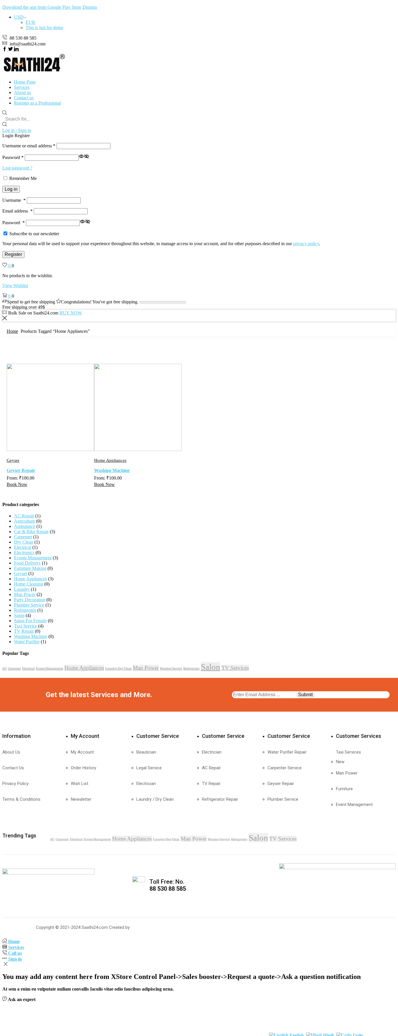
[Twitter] (11, 49)
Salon (19, 615)
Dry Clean (23, 542)
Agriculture (24, 521)
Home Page (25, 81)
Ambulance (24, 526)
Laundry (22, 589)
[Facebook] (5, 49)
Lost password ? (17, 167)
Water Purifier (27, 641)
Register (13, 254)
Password (13, 157)
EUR (30, 22)
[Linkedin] (16, 49)
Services (21, 87)
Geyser (13, 460)
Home (12, 331)
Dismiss (89, 7)
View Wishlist (15, 285)
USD (19, 17)
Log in (11, 189)
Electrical (22, 547)
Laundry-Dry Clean (118, 668)
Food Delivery (27, 563)
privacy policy (306, 243)
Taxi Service (25, 625)
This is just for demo (44, 27)
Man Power (25, 594)
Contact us (24, 97)
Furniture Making (30, 568)
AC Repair (24, 515)
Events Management (33, 557)
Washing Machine (112, 470)
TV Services (235, 668)
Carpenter (23, 536)
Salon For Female (30, 620)
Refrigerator (25, 610)
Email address (17, 210)
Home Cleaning (28, 583)
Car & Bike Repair (31, 531)
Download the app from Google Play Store (41, 7)
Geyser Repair (21, 470)
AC (4, 668)
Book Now (17, 484)
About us (22, 92)
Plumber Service (29, 604)
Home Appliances (110, 460)
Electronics (24, 552)
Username (14, 200)
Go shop (327, 312)
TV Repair (24, 631)
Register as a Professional (37, 102)
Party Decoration (29, 599)
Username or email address (28, 145)
